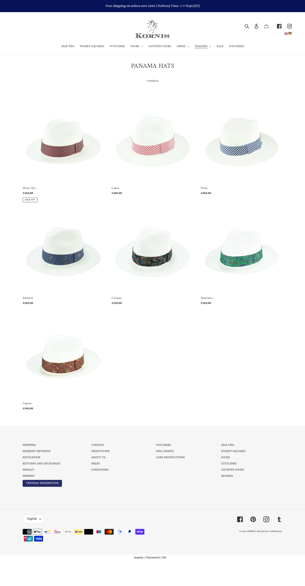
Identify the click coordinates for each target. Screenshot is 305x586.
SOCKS (225, 457)
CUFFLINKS (229, 463)
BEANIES (227, 476)
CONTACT (97, 445)
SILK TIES (227, 445)
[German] (290, 33)
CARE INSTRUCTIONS (170, 457)
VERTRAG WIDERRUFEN (42, 483)
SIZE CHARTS (165, 451)
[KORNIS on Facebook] (276, 26)
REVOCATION (31, 457)
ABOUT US (98, 457)
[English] (286, 33)
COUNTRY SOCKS (232, 470)
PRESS (95, 463)
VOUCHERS (163, 445)
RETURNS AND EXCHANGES (41, 463)
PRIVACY (28, 470)
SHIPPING (29, 445)
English (32, 519)
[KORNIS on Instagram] (287, 26)
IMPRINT (29, 476)
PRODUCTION (100, 451)
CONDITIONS (100, 470)
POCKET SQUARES (233, 451)
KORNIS (251, 531)
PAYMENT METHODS (37, 451)
